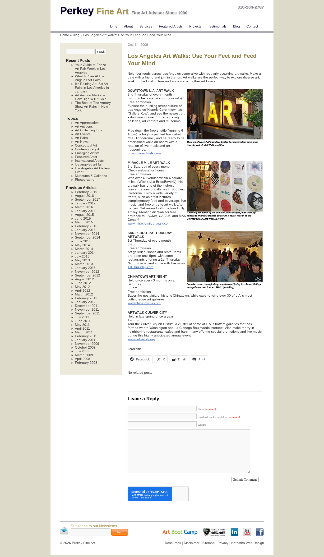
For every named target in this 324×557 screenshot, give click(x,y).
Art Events (82, 134)
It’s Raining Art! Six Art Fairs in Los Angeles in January (92, 87)
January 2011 (85, 340)
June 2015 (83, 218)
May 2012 (82, 287)
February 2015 (86, 226)
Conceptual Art (86, 145)
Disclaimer (191, 543)
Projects (195, 26)
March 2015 (84, 222)
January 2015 (85, 230)
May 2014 (82, 245)
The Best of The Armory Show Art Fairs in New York (93, 106)
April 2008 (82, 359)
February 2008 (86, 362)
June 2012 (83, 283)
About (128, 26)
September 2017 (87, 199)
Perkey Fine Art (83, 543)
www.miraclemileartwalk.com (149, 223)
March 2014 (84, 249)
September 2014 (87, 237)
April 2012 (82, 290)
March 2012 (84, 294)
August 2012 (84, 279)
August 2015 (84, 214)
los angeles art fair (89, 164)
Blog (236, 26)
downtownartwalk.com (144, 153)
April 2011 (82, 328)
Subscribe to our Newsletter (94, 526)
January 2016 (85, 211)
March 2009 (84, 355)
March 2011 (84, 332)
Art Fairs (81, 138)
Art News (81, 141)
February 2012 (86, 298)
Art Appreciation (87, 122)
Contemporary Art (88, 149)
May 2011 (82, 325)
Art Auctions (84, 126)
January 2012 (85, 302)
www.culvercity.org (141, 339)
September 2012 (87, 275)
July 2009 (82, 351)
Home (112, 26)
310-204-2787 (250, 7)
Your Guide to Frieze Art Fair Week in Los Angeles (90, 68)
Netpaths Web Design (247, 543)
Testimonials (217, 26)
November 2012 (87, 271)
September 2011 (87, 313)
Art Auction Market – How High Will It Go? (90, 97)
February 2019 (86, 192)
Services (145, 26)
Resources (173, 543)
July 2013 (82, 256)
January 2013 (85, 268)
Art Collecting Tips (88, 130)
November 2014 (87, 233)
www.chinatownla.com (144, 303)
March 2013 (84, 264)
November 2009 (87, 343)
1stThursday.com (140, 267)
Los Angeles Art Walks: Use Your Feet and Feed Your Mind (127, 35)
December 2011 (87, 306)
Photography (84, 179)
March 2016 (84, 207)
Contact (252, 26)
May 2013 (82, 260)
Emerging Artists (87, 153)
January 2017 (85, 203)
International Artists (89, 160)
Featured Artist (86, 157)
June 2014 (83, 241)
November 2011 (87, 309)
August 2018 (84, 196)
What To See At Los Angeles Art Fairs (89, 78)
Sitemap (208, 543)
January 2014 (85, 252)
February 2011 (86, 336)
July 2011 (82, 317)
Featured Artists (171, 26)
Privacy (223, 543)
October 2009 (85, 347)
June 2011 (83, 321)
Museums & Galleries (91, 176)
